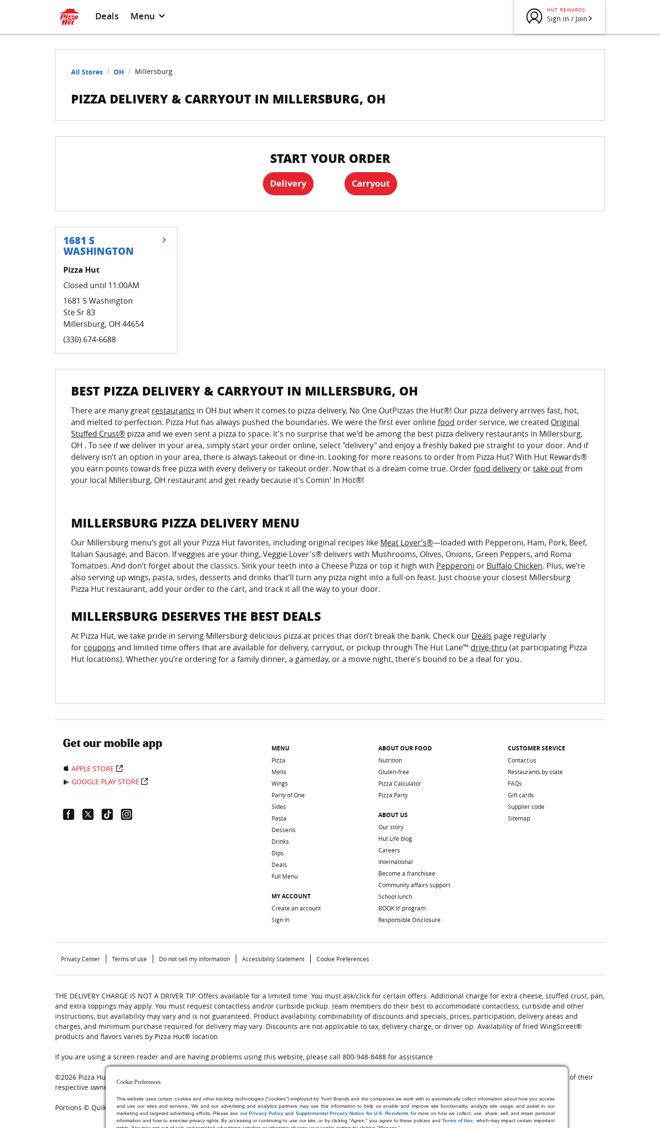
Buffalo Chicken (515, 565)
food (446, 422)
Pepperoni (455, 565)
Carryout (371, 183)
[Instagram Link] (130, 814)
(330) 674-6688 (89, 339)
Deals (107, 16)
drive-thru (489, 647)
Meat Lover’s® (406, 542)
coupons (99, 647)
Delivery (288, 183)
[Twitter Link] (91, 814)
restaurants (173, 410)
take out (548, 468)
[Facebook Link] (72, 814)
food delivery (497, 468)
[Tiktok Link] (111, 814)
